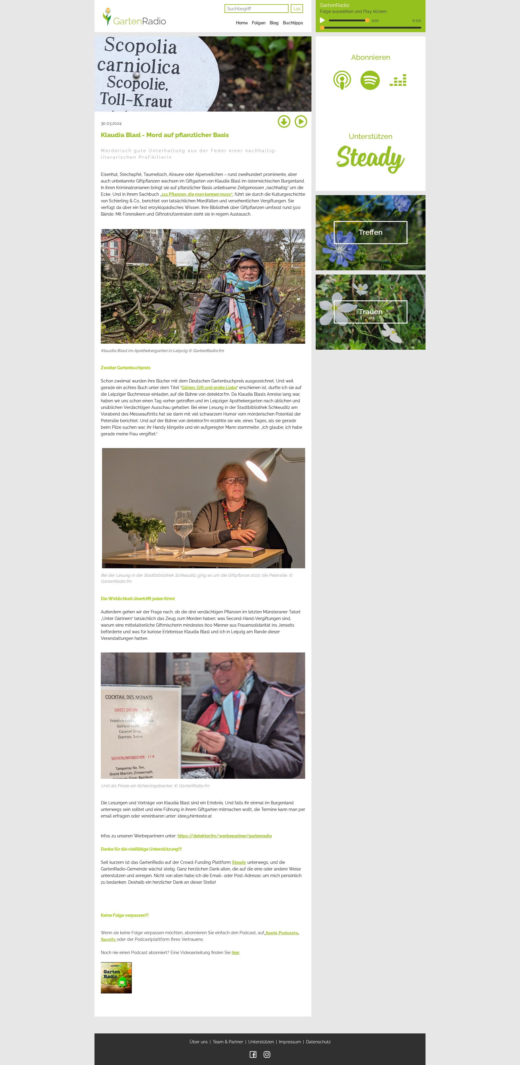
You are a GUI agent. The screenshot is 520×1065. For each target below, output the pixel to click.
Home (242, 22)
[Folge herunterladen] (284, 122)
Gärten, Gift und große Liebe (209, 387)
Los (296, 8)
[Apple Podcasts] (342, 79)
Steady (239, 862)
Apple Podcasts (281, 932)
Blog (274, 22)
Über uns (199, 1041)
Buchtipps (293, 22)
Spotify (109, 939)
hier (235, 952)
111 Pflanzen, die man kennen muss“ (197, 194)
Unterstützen (261, 1041)
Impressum (290, 1041)
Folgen (258, 22)
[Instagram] (267, 1054)
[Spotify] (370, 79)
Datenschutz (318, 1041)
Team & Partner (228, 1041)
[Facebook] (253, 1054)
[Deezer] (398, 79)
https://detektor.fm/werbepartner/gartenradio (225, 835)
